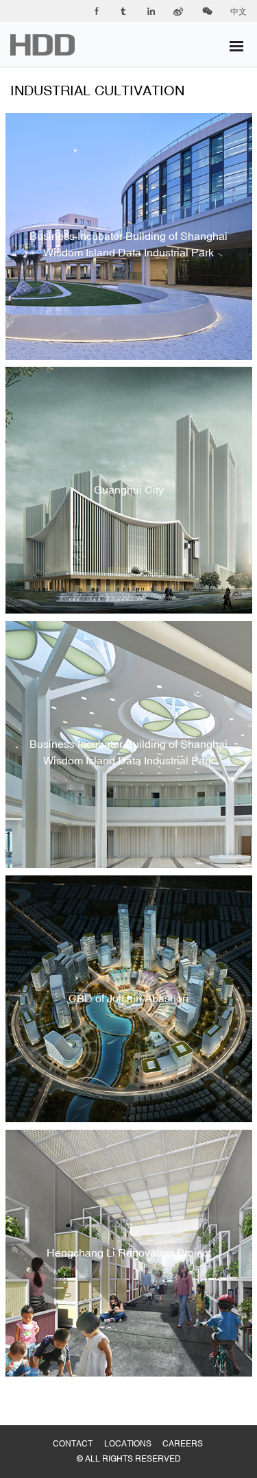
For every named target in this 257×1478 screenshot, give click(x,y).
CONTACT (78, 1430)
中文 (238, 11)
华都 (51, 45)
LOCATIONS (133, 1430)
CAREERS (188, 1430)
